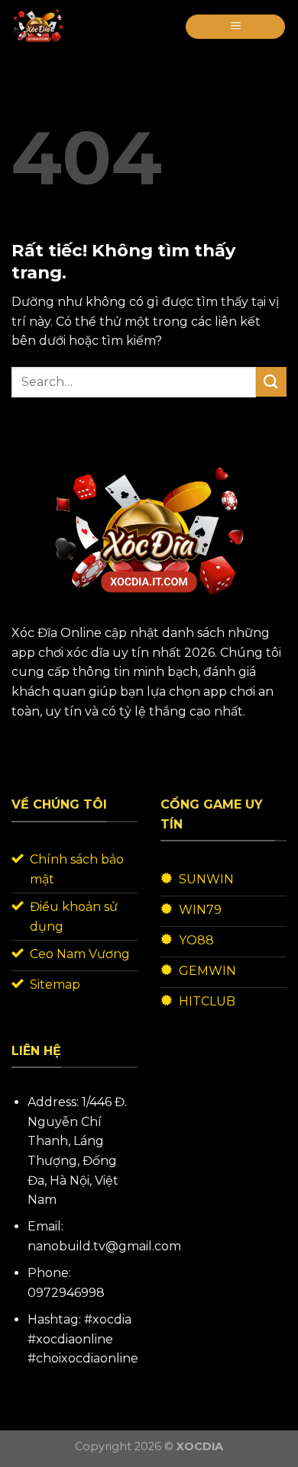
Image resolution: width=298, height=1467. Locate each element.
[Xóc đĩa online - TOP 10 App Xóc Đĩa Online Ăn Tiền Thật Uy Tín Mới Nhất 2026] (48, 26)
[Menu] (235, 27)
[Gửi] (271, 382)
